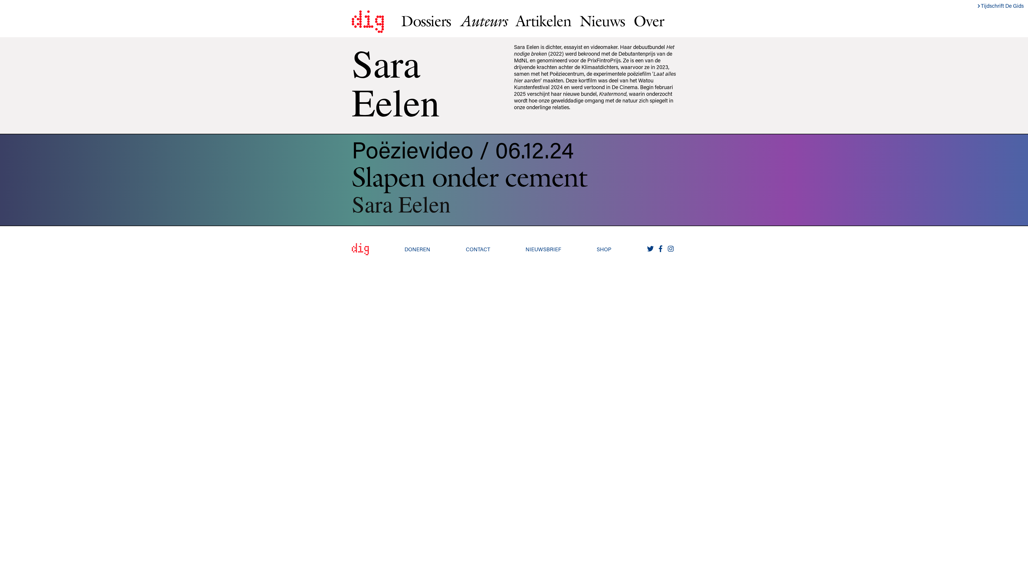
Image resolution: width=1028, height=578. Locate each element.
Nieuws (602, 21)
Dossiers (426, 21)
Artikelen (543, 21)
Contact (478, 249)
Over (649, 21)
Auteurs (483, 21)
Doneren (417, 249)
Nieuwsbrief (543, 249)
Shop (604, 249)
